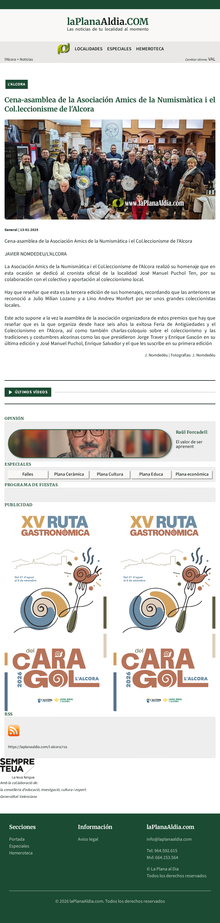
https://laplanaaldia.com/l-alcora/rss (37, 746)
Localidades (89, 49)
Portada (17, 839)
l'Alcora (10, 59)
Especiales (119, 49)
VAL (211, 59)
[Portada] (63, 49)
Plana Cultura (110, 474)
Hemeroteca (150, 49)
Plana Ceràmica (69, 474)
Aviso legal (88, 839)
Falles (27, 474)
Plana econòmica (192, 474)
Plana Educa (151, 474)
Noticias (26, 59)
